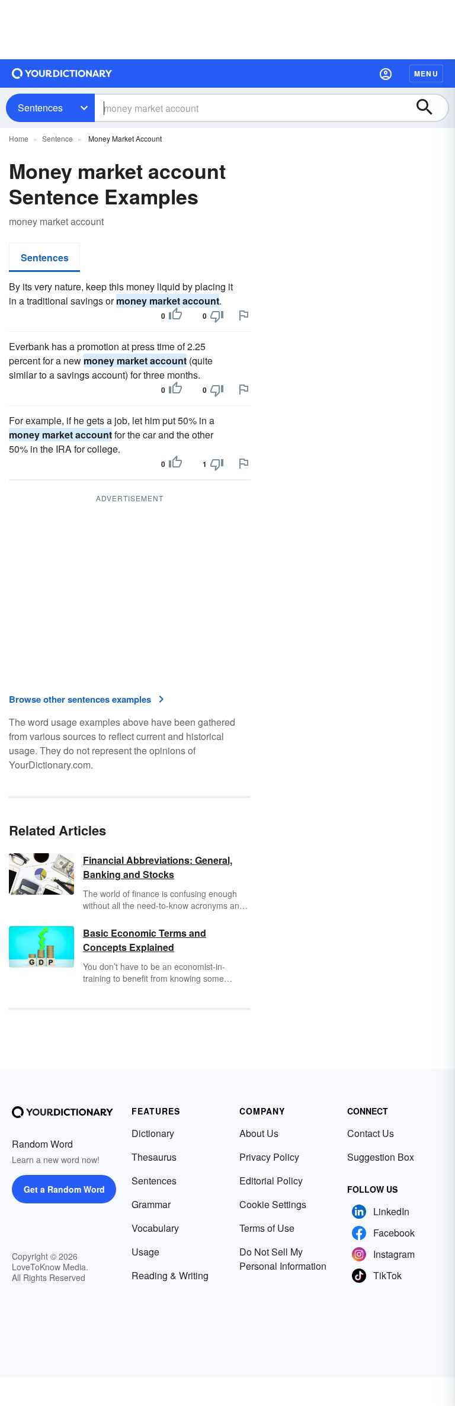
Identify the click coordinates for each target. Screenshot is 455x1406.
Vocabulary (155, 1228)
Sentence (57, 138)
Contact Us (370, 1133)
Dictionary (153, 1133)
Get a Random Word (64, 1189)
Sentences (40, 107)
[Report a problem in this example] (243, 315)
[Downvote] (217, 316)
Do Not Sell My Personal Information (282, 1259)
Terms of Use (266, 1228)
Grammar (151, 1204)
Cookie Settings (272, 1204)
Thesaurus (154, 1157)
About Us (258, 1133)
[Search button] (430, 108)
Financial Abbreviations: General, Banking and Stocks (157, 867)
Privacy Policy (269, 1157)
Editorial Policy (271, 1180)
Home (18, 138)
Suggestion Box (380, 1157)
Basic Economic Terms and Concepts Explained (144, 940)
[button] (386, 73)
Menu (426, 73)
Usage (145, 1251)
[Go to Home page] (62, 73)
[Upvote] (175, 316)
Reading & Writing (170, 1275)
